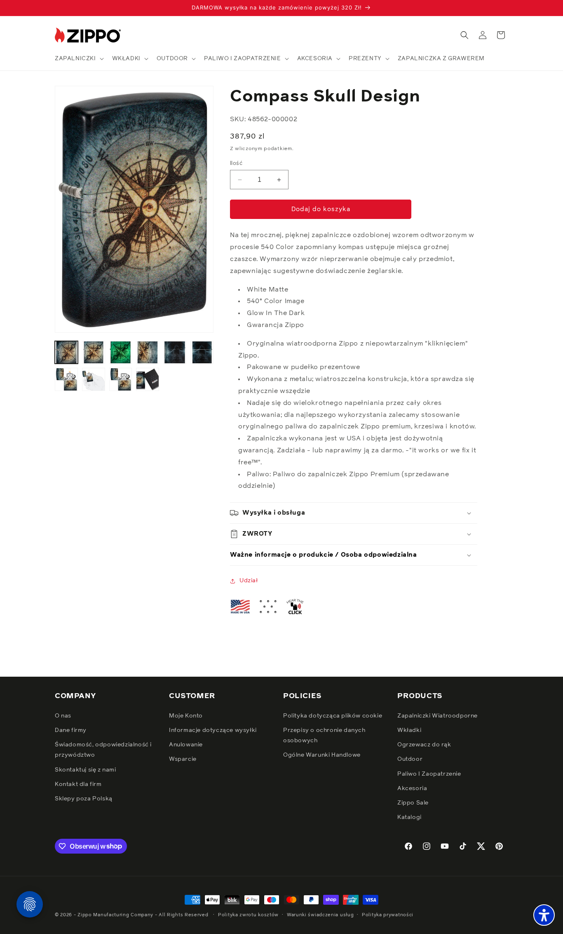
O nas (63, 715)
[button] (78, 58)
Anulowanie (186, 744)
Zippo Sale (413, 802)
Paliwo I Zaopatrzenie (429, 773)
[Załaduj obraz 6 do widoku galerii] (201, 352)
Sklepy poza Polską (84, 798)
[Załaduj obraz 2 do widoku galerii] (93, 352)
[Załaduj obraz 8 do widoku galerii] (93, 379)
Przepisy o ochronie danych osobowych (324, 735)
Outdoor (409, 759)
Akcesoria (412, 788)
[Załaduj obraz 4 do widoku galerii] (147, 352)
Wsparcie (183, 759)
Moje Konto (186, 715)
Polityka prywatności (387, 914)
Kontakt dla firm (78, 784)
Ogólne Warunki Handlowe (322, 755)
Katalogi (409, 817)
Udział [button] (248, 580)
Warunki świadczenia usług (320, 914)
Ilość (236, 163)
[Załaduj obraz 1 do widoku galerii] (66, 352)
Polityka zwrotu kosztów (248, 914)
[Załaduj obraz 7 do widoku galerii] (66, 379)
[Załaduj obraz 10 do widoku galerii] (147, 379)
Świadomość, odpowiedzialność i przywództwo (103, 749)
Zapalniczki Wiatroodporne (437, 715)
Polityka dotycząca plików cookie (332, 715)
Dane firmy (71, 730)
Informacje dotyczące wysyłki (213, 730)
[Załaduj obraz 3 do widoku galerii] (120, 352)
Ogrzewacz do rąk (424, 744)
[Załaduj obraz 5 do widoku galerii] (174, 352)
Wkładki (409, 730)
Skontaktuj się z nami (85, 769)
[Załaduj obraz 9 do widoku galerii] (120, 379)
